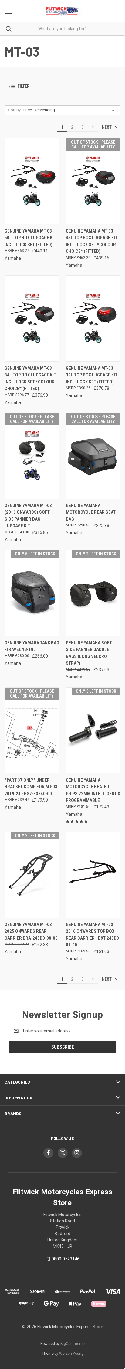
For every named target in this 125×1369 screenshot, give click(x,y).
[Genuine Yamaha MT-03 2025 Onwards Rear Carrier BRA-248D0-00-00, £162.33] (32, 875)
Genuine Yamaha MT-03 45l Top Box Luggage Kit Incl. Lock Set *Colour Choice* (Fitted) (91, 241)
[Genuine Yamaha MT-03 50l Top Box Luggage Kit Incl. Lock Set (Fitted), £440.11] (32, 181)
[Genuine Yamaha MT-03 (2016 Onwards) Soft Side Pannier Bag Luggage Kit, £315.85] (32, 456)
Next (107, 127)
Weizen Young (71, 1353)
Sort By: (15, 110)
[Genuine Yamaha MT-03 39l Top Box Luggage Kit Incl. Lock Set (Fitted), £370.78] (93, 318)
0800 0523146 (65, 1259)
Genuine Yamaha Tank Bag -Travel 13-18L (32, 646)
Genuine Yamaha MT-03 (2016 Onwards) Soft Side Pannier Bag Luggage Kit (28, 516)
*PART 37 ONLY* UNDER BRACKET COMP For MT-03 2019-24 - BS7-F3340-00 (31, 786)
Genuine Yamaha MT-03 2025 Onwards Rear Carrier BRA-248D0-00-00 (31, 931)
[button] (62, 86)
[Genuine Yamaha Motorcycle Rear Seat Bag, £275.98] (93, 456)
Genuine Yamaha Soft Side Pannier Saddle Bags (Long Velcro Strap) (89, 653)
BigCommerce (72, 1343)
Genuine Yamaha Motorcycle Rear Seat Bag (91, 512)
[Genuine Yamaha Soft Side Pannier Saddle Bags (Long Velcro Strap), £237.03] (93, 593)
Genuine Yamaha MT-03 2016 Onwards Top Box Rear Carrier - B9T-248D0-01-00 (93, 935)
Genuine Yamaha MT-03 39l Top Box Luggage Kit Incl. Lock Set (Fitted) (91, 375)
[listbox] (70, 110)
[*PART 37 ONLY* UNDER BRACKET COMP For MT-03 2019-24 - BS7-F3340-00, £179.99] (32, 730)
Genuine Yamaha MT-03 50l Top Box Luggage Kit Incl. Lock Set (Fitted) (30, 237)
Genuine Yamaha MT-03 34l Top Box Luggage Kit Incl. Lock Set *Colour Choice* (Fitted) (30, 379)
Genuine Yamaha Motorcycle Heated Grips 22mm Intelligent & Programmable (93, 790)
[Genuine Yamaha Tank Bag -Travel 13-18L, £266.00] (32, 593)
